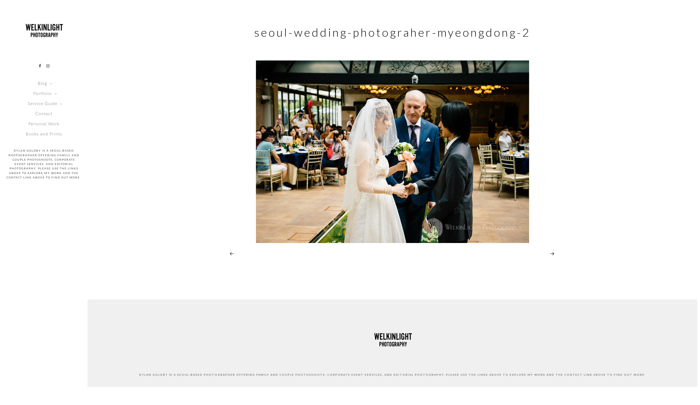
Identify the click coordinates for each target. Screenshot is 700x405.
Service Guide (42, 103)
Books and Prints (44, 134)
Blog (42, 83)
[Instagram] (48, 66)
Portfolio (42, 93)
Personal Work (43, 124)
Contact (43, 114)
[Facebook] (40, 66)
